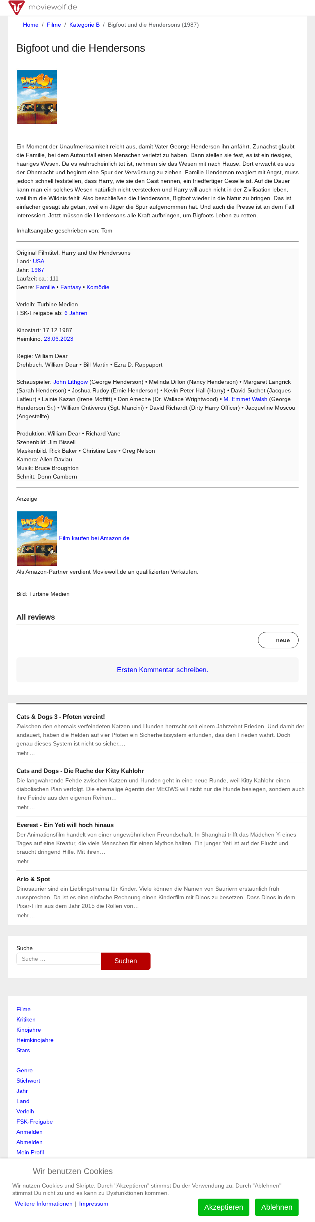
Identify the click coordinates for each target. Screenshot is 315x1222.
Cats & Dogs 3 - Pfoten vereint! (60, 716)
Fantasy (70, 287)
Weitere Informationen (44, 1203)
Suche (24, 948)
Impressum (93, 1203)
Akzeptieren (223, 1207)
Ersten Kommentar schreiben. (161, 670)
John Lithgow (70, 381)
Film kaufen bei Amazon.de (94, 538)
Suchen (125, 961)
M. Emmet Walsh (245, 399)
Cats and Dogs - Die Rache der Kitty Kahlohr (80, 770)
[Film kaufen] (36, 538)
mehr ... (25, 753)
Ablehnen (276, 1207)
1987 (37, 270)
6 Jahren (75, 313)
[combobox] (58, 958)
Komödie (98, 287)
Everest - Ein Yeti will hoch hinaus (65, 824)
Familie (45, 287)
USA (38, 261)
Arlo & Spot (33, 878)
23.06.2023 (58, 338)
